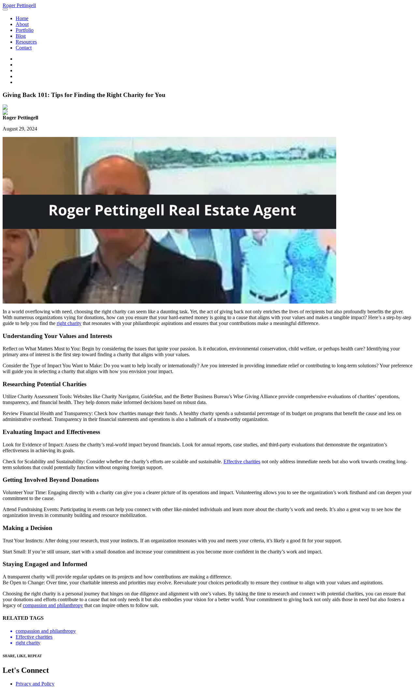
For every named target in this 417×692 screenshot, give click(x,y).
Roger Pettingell (19, 5)
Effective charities (241, 461)
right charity (69, 323)
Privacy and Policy (35, 683)
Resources (26, 42)
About (22, 24)
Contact (24, 47)
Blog (21, 36)
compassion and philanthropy (53, 605)
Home (22, 18)
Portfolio (25, 30)
